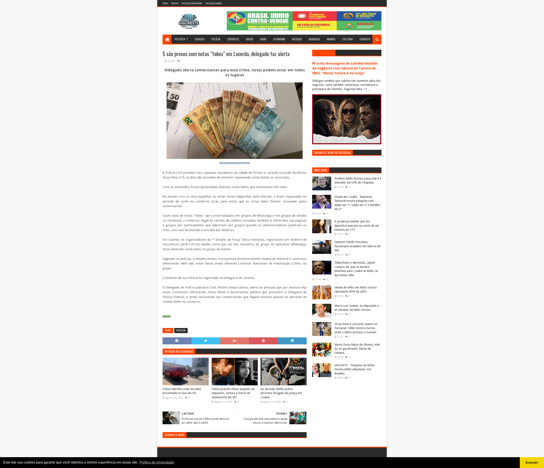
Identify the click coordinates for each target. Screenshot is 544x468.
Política (180, 39)
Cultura (347, 39)
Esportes (233, 39)
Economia (279, 39)
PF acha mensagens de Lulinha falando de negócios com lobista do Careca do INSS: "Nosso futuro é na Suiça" (344, 68)
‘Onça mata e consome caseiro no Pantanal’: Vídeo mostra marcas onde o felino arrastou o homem (355, 328)
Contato (174, 3)
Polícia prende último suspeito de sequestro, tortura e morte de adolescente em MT (233, 393)
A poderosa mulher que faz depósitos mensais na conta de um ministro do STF (356, 225)
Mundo (331, 39)
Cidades (200, 39)
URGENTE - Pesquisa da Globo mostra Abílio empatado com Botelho (354, 369)
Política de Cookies (213, 3)
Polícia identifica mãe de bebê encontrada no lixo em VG (182, 391)
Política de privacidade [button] (157, 462)
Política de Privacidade (191, 3)
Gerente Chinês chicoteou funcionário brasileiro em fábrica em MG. (357, 246)
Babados (314, 39)
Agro (263, 39)
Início (165, 3)
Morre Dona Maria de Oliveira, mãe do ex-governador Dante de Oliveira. (357, 349)
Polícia (215, 39)
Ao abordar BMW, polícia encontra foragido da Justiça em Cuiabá (281, 393)
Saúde (249, 39)
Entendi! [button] (532, 462)
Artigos (297, 39)
